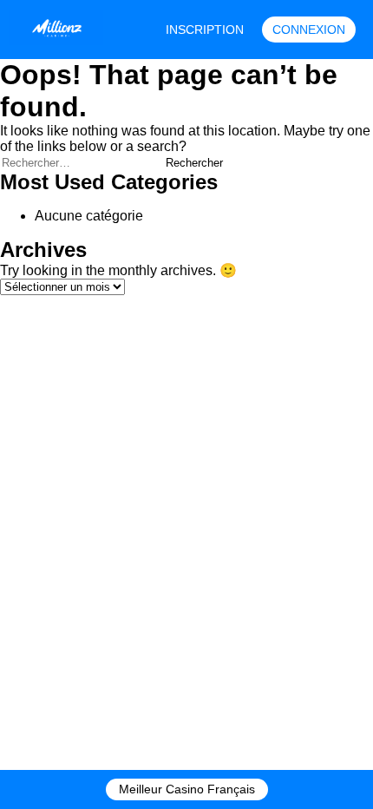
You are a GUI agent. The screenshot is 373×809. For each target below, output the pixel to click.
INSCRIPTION (205, 29)
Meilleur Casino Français (187, 789)
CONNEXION (308, 29)
